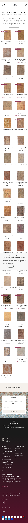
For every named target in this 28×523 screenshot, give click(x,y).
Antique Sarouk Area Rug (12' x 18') (7, 148)
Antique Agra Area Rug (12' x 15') (20, 218)
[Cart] (25, 5)
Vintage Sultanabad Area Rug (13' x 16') (7, 200)
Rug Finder (17, 448)
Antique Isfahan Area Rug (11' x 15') (21, 183)
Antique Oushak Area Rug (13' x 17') (21, 77)
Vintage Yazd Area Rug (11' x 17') (21, 200)
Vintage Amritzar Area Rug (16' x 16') (7, 376)
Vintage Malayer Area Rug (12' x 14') (7, 306)
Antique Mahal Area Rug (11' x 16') (21, 148)
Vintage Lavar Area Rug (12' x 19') (7, 183)
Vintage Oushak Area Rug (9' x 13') (21, 271)
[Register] (20, 486)
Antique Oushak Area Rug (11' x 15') (7, 165)
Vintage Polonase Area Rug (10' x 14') (7, 323)
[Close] (26, 254)
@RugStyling (5, 499)
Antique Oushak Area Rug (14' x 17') (7, 235)
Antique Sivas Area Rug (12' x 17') (21, 235)
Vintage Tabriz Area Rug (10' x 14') (7, 288)
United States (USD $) (6, 507)
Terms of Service (19, 455)
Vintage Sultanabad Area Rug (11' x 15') (7, 130)
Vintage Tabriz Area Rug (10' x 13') (20, 130)
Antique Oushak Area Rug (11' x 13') (21, 323)
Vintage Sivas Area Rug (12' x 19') (21, 165)
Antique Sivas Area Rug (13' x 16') (7, 77)
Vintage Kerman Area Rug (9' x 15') (7, 358)
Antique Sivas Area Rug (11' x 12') (7, 112)
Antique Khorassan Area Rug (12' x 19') (20, 341)
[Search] (4, 5)
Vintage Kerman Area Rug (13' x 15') (21, 358)
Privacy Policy (18, 453)
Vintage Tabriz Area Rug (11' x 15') (7, 341)
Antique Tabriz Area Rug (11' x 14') (21, 306)
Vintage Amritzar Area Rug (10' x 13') (7, 218)
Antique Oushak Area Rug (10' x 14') (7, 271)
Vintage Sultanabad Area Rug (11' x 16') (7, 95)
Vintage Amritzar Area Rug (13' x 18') (21, 42)
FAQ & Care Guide (19, 457)
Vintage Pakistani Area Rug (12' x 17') (7, 42)
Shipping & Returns (19, 450)
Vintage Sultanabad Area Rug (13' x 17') (21, 112)
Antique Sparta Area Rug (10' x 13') (21, 288)
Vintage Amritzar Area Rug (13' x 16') (7, 60)
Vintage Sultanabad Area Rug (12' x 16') (21, 60)
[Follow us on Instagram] (3, 502)
